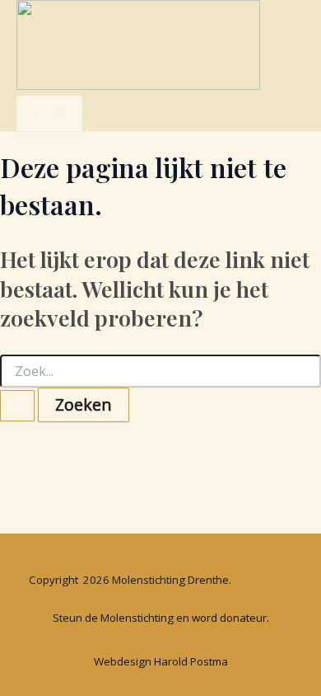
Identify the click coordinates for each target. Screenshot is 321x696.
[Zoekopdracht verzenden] (17, 405)
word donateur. (230, 617)
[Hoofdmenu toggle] (49, 113)
